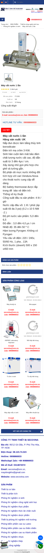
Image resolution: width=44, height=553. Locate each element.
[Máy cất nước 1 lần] (22, 51)
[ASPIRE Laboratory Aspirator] (11, 338)
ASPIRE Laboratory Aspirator (11, 341)
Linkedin (23, 92)
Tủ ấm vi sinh (11, 376)
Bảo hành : (9, 102)
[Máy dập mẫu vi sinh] (11, 410)
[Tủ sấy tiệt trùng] (33, 374)
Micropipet (32, 304)
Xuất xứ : (10, 99)
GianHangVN (26, 552)
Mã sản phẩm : (8, 96)
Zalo (40, 538)
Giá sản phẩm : (8, 112)
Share (5, 92)
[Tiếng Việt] (2, 2)
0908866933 (36, 20)
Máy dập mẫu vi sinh (11, 412)
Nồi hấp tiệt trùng (33, 340)
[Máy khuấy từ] (11, 302)
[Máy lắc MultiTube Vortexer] (4, 545)
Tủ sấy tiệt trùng (32, 376)
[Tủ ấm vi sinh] (11, 374)
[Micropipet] (33, 302)
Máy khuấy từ (11, 304)
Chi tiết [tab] (6, 130)
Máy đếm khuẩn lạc (32, 412)
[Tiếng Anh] (6, 2)
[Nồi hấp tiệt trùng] (33, 338)
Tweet (14, 92)
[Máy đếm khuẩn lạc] (33, 410)
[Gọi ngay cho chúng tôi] (40, 546)
